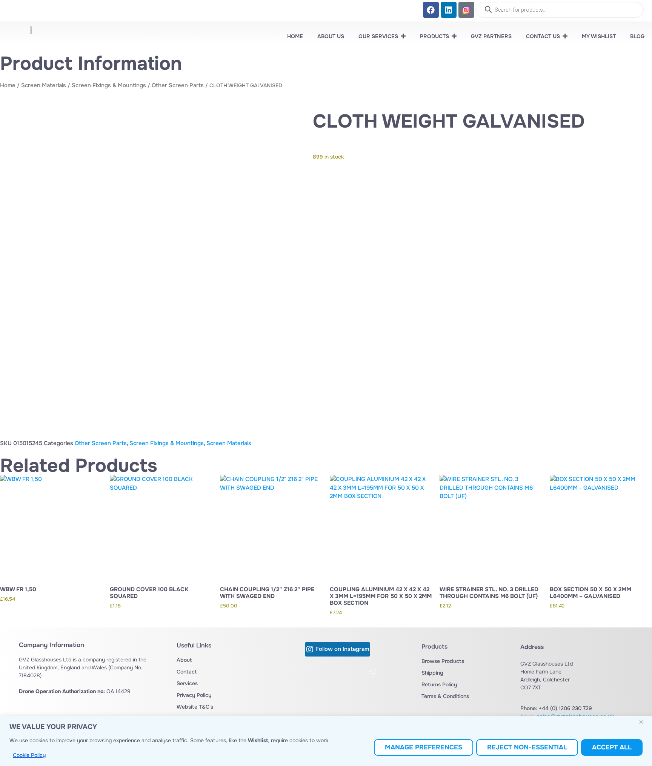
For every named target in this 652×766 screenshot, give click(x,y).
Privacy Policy (194, 695)
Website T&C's (195, 706)
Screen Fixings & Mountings (109, 85)
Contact (187, 671)
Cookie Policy (29, 755)
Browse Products (442, 661)
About (184, 660)
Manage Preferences (423, 747)
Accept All (612, 747)
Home (7, 85)
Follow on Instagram (342, 649)
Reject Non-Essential (527, 747)
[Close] (644, 722)
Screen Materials (43, 85)
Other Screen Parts (178, 85)
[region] (326, 741)
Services (187, 683)
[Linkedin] (449, 10)
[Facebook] (431, 10)
